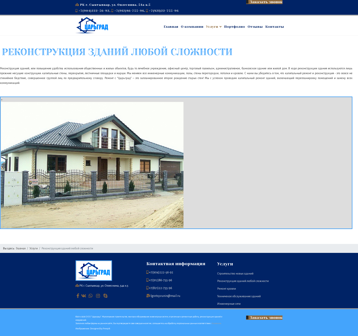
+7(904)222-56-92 (93, 10)
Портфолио (234, 27)
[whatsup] (91, 295)
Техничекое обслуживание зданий (239, 296)
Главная (171, 27)
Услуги (212, 27)
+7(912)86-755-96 (129, 10)
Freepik (106, 328)
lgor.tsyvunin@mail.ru (165, 296)
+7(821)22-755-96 (164, 10)
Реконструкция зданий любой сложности (243, 281)
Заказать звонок (265, 318)
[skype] (106, 295)
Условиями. (217, 323)
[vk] (84, 295)
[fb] (77, 296)
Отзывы (255, 27)
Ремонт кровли (226, 288)
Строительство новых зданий (235, 273)
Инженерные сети (229, 303)
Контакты (274, 27)
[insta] (99, 295)
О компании (192, 27)
